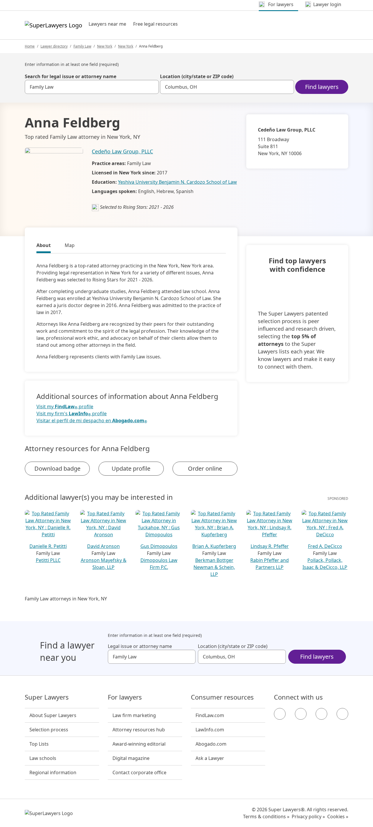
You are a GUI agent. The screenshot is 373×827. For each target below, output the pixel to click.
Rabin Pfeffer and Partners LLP (269, 563)
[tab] (43, 246)
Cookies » (337, 816)
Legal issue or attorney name (140, 646)
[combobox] (92, 87)
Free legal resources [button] (155, 24)
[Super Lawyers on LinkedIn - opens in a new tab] (342, 714)
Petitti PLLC (48, 560)
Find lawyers (322, 87)
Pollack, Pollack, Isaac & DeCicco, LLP (324, 563)
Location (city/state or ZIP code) (196, 76)
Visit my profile (64, 406)
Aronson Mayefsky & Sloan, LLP (103, 563)
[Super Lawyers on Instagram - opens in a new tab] (301, 714)
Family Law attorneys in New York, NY (66, 598)
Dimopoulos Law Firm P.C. (158, 563)
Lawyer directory (54, 46)
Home (30, 46)
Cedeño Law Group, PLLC (122, 151)
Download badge (57, 468)
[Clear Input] (151, 86)
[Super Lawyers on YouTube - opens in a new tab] (321, 714)
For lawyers (125, 697)
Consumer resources (222, 697)
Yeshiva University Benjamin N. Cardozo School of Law (177, 182)
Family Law (82, 46)
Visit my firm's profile (71, 413)
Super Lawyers (47, 697)
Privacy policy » (308, 816)
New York (104, 46)
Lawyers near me (107, 24)
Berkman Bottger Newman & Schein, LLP (214, 567)
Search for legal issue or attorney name (70, 76)
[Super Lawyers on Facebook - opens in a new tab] (280, 714)
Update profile (131, 468)
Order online (205, 468)
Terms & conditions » (266, 816)
